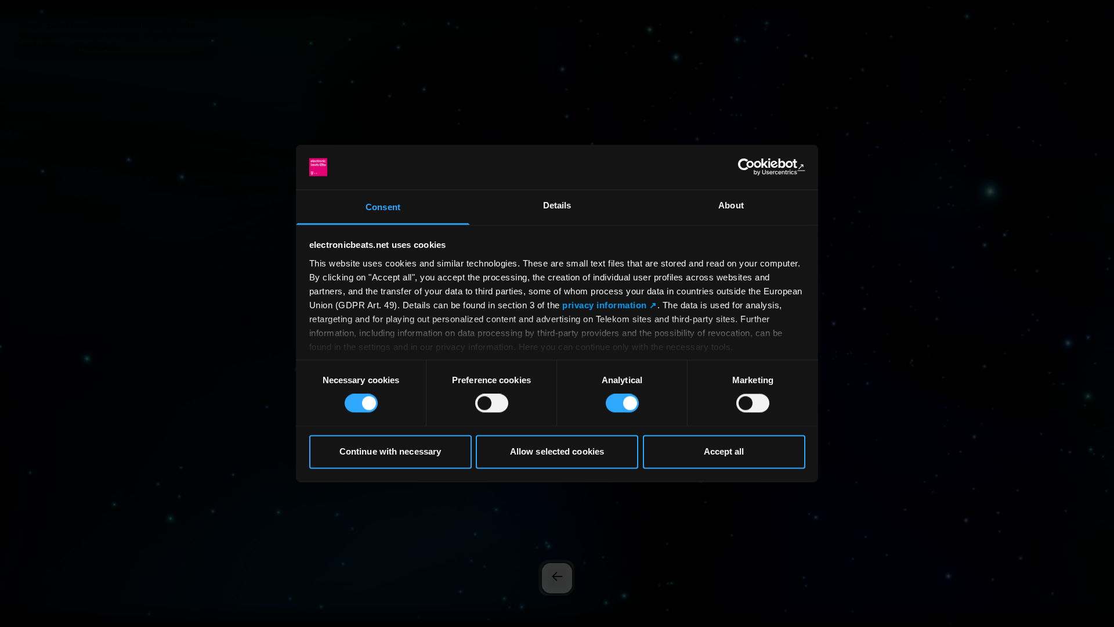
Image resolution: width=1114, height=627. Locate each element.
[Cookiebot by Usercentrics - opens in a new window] (754, 167)
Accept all (724, 451)
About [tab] (731, 205)
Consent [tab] (383, 207)
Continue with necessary (390, 451)
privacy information (604, 305)
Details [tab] (557, 205)
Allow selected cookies (557, 451)
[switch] (491, 403)
